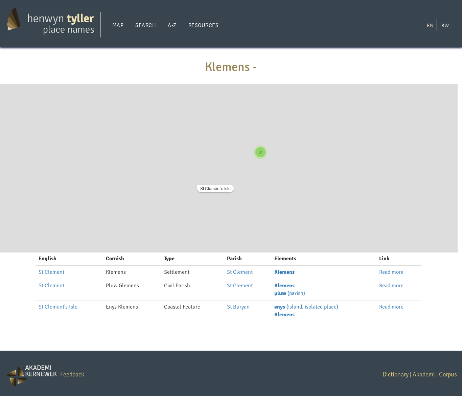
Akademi (424, 374)
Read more (391, 272)
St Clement (51, 272)
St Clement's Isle (215, 188)
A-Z (172, 25)
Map (117, 25)
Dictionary (396, 374)
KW (445, 25)
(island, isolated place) (306, 306)
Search (145, 25)
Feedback (72, 374)
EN (430, 25)
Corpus (448, 374)
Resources (203, 25)
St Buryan (238, 306)
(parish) (289, 293)
